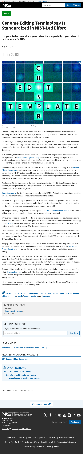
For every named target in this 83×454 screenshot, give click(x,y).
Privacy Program (32, 437)
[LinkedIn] (55, 415)
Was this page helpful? (41, 404)
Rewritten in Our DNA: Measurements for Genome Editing (24, 348)
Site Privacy (11, 437)
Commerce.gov (29, 446)
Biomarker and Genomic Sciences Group (24, 378)
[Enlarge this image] (41, 92)
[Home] (8, 5)
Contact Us (15, 429)
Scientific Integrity (47, 442)
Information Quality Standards (66, 442)
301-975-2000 (6, 425)
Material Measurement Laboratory (16, 372)
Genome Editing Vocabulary (28, 157)
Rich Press (7, 308)
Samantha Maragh (9, 193)
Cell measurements (64, 293)
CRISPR (10, 223)
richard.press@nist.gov (12, 311)
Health (19, 296)
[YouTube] (64, 415)
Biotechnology (12, 293)
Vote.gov (56, 446)
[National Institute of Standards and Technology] (17, 414)
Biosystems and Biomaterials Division (21, 375)
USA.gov (48, 446)
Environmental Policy (32, 442)
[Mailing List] (79, 415)
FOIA (21, 442)
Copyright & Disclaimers (48, 437)
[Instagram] (59, 415)
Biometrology (50, 293)
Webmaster (5, 429)
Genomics (12, 296)
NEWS (6, 13)
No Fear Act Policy (11, 442)
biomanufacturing (14, 272)
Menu (77, 5)
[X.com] (12, 54)
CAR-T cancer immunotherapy (57, 210)
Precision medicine (30, 296)
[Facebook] (4, 54)
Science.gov (40, 446)
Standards (46, 296)
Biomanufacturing (36, 293)
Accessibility (21, 437)
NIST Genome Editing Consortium (15, 359)
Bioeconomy (23, 293)
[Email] (17, 54)
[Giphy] (69, 415)
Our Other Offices (25, 429)
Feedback (75, 422)
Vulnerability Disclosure (66, 437)
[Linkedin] (8, 54)
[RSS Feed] (74, 415)
